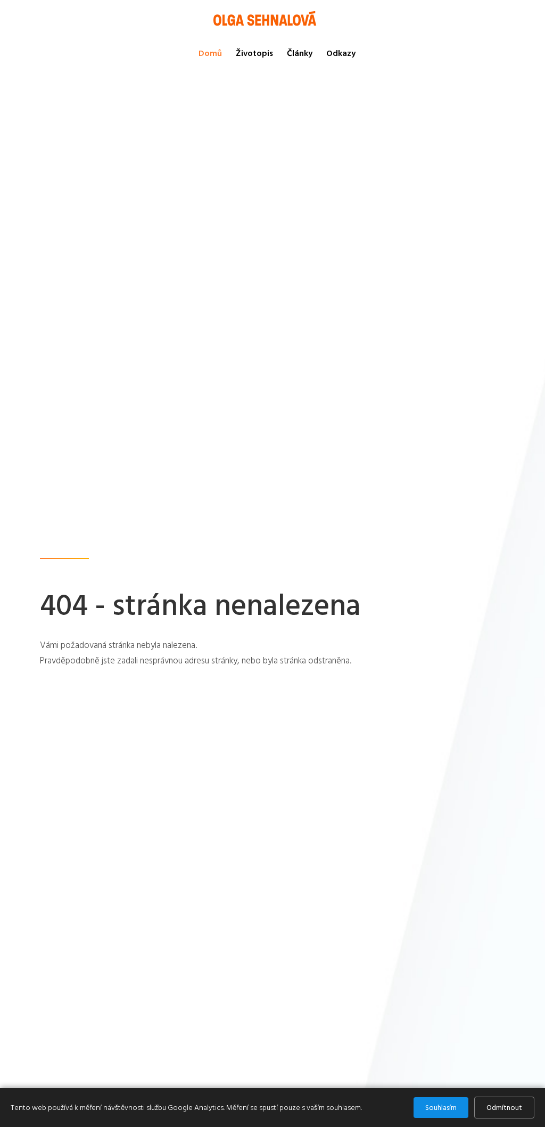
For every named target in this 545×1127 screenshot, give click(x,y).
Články (299, 53)
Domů (210, 53)
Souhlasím (441, 1107)
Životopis (254, 53)
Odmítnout (504, 1107)
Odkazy (341, 53)
